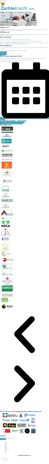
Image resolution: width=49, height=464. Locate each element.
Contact (6, 450)
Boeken (3, 6)
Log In (3, 34)
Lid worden (3, 15)
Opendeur (3, 12)
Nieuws (5, 449)
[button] (24, 334)
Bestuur (3, 31)
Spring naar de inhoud (3, 0)
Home (2, 3)
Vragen (3, 9)
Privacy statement (6, 460)
